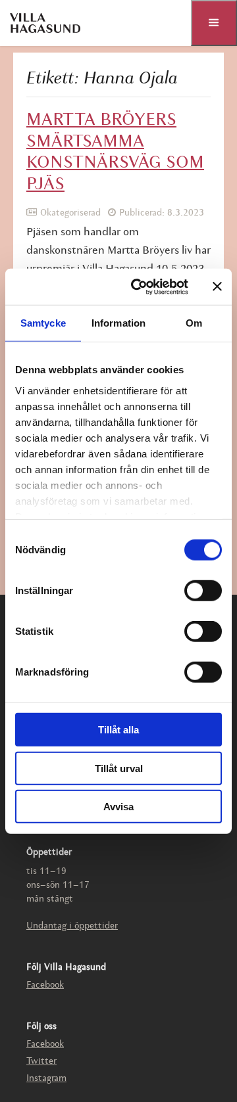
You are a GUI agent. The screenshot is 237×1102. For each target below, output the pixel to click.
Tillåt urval (119, 767)
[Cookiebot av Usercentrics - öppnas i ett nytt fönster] (139, 286)
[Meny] (214, 23)
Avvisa (118, 806)
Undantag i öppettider (72, 926)
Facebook (45, 985)
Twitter (41, 1062)
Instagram (46, 1079)
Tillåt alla (118, 729)
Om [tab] (194, 323)
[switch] (203, 590)
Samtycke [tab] (43, 323)
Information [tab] (118, 323)
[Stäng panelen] (217, 286)
